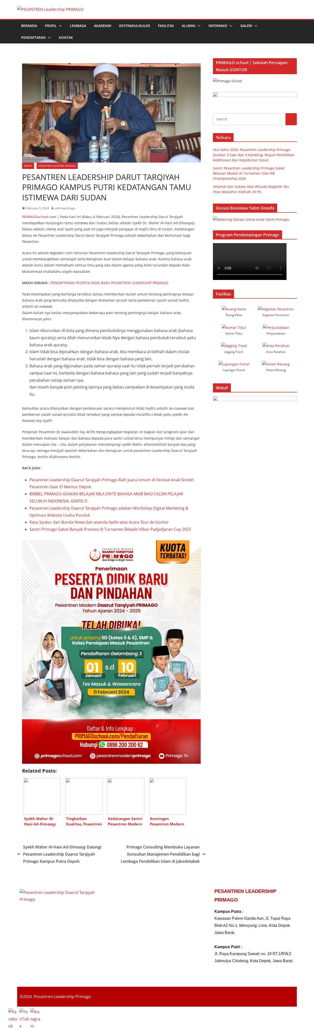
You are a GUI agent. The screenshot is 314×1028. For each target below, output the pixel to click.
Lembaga (78, 25)
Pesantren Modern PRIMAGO (57, 165)
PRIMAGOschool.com (39, 216)
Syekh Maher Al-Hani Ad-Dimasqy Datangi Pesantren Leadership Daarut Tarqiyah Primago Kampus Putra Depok (62, 854)
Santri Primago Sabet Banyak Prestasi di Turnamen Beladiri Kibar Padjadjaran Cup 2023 (110, 529)
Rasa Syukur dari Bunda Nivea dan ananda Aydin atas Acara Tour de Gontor (99, 522)
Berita (28, 165)
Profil (51, 25)
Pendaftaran (33, 37)
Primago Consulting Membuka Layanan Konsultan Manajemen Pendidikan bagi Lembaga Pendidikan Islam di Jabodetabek (160, 854)
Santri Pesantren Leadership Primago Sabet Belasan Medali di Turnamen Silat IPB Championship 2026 (249, 173)
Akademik (102, 25)
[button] (59, 25)
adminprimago (65, 208)
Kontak (66, 37)
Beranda (29, 25)
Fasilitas (166, 25)
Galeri (246, 25)
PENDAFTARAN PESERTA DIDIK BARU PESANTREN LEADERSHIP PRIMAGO (109, 282)
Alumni (188, 25)
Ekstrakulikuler (134, 25)
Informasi (218, 25)
